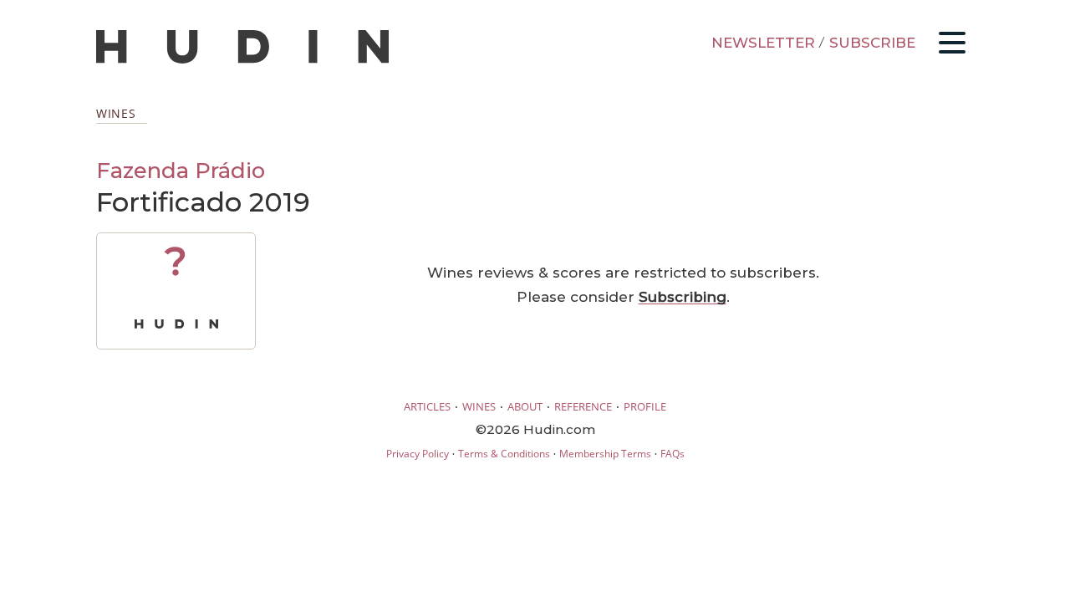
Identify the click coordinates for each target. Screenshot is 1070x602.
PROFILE (645, 406)
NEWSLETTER (763, 42)
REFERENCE (583, 406)
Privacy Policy (417, 453)
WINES (479, 406)
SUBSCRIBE (872, 42)
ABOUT (525, 406)
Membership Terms (605, 453)
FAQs (672, 453)
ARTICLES (427, 406)
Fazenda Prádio (180, 170)
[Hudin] (242, 60)
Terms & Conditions (504, 453)
